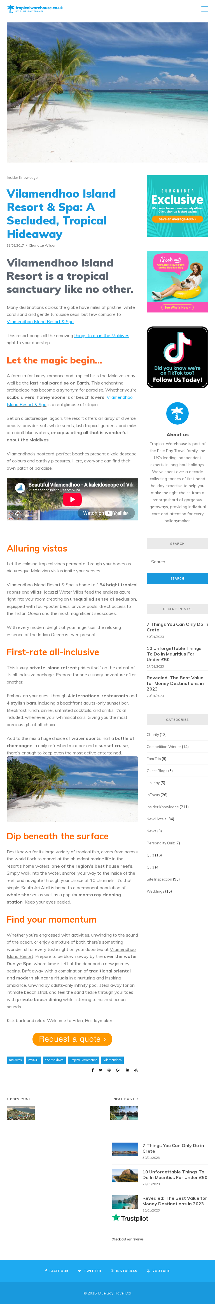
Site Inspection (159, 879)
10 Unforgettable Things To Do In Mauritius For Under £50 (174, 653)
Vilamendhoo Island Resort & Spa (40, 321)
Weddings (155, 891)
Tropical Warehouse (83, 1060)
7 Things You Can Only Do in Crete (177, 627)
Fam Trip (154, 758)
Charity (153, 734)
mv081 (33, 1060)
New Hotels (157, 819)
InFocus (153, 795)
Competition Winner (164, 746)
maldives (15, 1060)
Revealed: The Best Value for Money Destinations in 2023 (175, 683)
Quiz (150, 855)
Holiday (153, 782)
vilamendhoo (112, 1060)
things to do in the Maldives (101, 335)
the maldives (54, 1060)
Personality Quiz (161, 843)
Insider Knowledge (22, 177)
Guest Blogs (157, 770)
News (151, 831)
